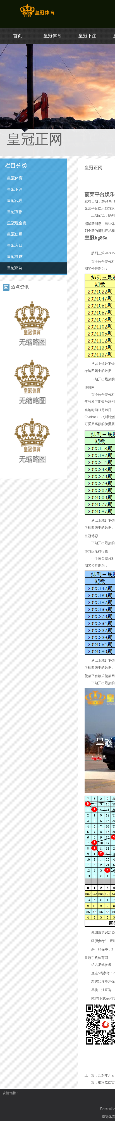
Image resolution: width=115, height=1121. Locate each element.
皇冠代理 (15, 201)
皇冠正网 (15, 268)
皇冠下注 (87, 35)
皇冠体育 (52, 35)
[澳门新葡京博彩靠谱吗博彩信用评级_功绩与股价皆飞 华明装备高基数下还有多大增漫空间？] (32, 352)
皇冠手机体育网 (96, 958)
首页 (17, 35)
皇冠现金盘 (17, 223)
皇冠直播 (15, 212)
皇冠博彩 (91, 536)
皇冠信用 (15, 234)
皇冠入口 (15, 245)
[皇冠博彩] (37, 17)
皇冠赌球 (15, 257)
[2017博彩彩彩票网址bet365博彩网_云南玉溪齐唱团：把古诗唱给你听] (32, 469)
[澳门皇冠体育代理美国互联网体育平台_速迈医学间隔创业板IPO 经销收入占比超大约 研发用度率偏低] (32, 411)
